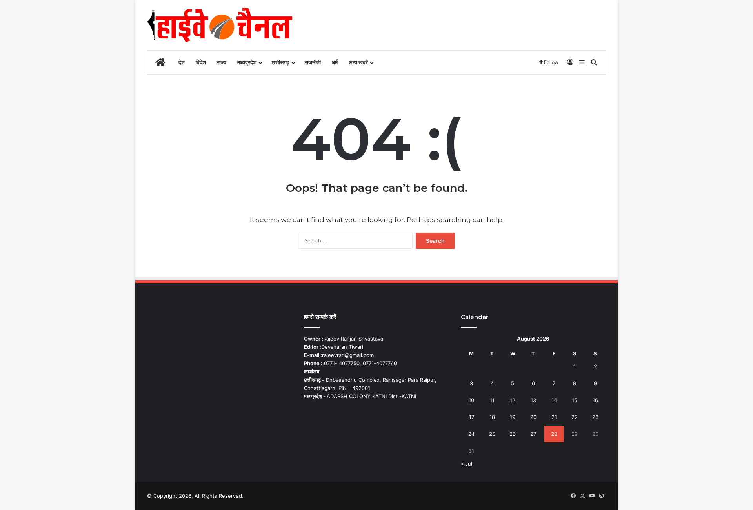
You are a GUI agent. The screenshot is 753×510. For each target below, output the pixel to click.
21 (554, 417)
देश (181, 62)
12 (512, 400)
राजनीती (313, 62)
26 (512, 434)
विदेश (201, 62)
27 (533, 434)
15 (574, 400)
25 (492, 434)
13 (533, 400)
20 (533, 417)
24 (471, 434)
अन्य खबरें (358, 62)
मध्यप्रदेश (246, 62)
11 (492, 400)
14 (554, 400)
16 (595, 400)
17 (471, 417)
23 (595, 417)
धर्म (335, 62)
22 (574, 417)
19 (512, 417)
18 (492, 417)
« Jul (466, 464)
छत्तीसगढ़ (280, 62)
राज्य (221, 62)
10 (471, 400)
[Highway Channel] (219, 25)
